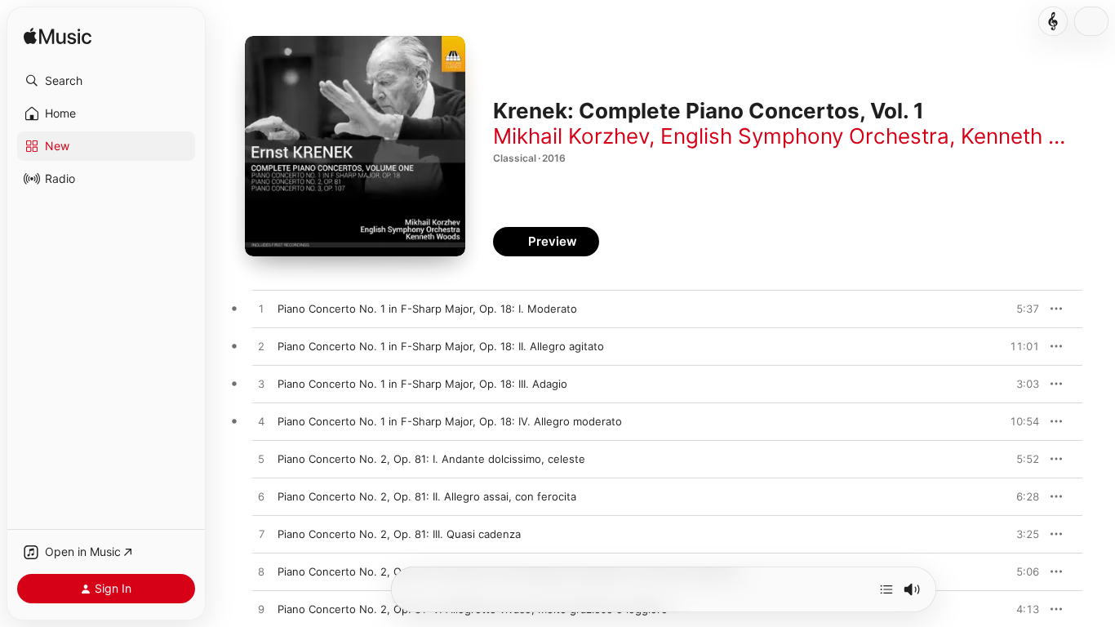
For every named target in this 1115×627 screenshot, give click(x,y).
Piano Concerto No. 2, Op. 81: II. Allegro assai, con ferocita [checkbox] (427, 496)
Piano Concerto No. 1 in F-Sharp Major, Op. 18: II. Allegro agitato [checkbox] (441, 346)
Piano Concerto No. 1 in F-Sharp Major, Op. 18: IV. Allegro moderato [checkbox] (450, 421)
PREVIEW (1021, 309)
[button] (106, 81)
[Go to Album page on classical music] (1053, 21)
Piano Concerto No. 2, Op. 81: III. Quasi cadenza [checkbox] (399, 533)
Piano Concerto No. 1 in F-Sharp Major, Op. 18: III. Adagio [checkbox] (422, 383)
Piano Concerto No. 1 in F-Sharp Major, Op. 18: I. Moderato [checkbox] (427, 308)
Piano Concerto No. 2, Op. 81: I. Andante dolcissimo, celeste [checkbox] (431, 458)
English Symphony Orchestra (804, 136)
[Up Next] (886, 589)
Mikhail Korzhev (571, 136)
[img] (57, 37)
